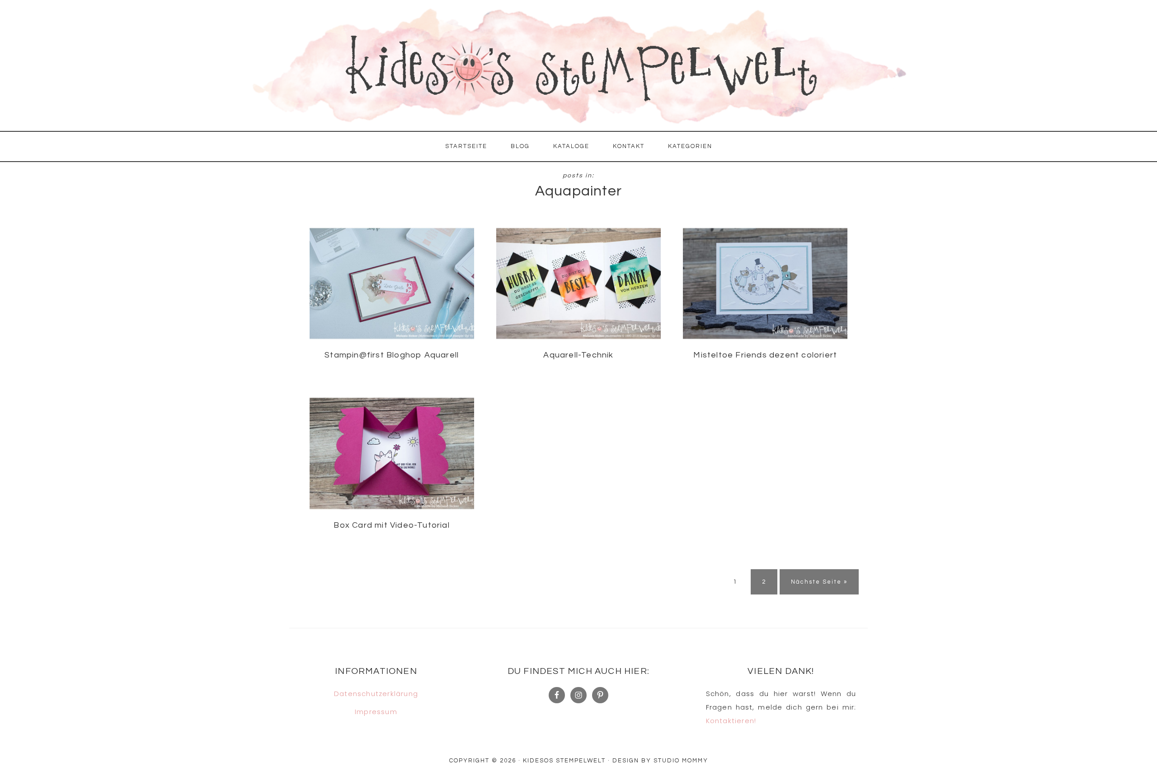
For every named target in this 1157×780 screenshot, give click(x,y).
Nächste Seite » (819, 582)
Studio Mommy (681, 760)
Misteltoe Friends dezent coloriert (765, 355)
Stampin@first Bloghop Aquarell (392, 355)
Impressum (376, 711)
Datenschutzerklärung (376, 693)
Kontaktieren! (731, 720)
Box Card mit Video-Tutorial (391, 525)
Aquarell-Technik (578, 355)
